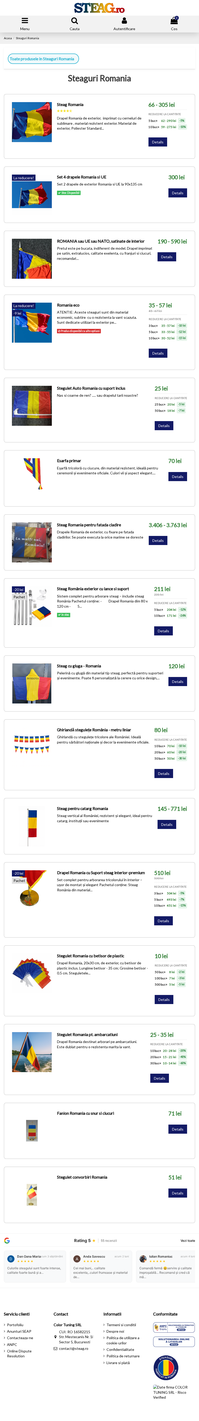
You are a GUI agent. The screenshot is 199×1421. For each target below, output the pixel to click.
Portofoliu (15, 1325)
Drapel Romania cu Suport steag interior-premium (101, 872)
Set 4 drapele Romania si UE (81, 176)
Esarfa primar (69, 460)
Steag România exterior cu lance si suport (93, 588)
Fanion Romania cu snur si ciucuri (85, 1113)
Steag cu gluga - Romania (79, 665)
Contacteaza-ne (20, 1338)
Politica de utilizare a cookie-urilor (122, 1340)
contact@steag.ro (73, 1348)
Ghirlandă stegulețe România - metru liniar (94, 729)
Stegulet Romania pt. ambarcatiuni (87, 1034)
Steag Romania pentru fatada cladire (89, 524)
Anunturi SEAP (19, 1331)
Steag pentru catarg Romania (82, 808)
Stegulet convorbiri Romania (82, 1176)
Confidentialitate (120, 1349)
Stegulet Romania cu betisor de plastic (90, 955)
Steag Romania (70, 104)
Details (158, 142)
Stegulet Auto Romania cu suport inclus (91, 388)
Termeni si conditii (121, 1325)
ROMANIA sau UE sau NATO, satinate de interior (101, 240)
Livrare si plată (118, 1362)
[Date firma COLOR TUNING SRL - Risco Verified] (174, 1396)
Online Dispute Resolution (19, 1353)
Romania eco (68, 304)
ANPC (12, 1344)
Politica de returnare (123, 1356)
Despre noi (115, 1331)
